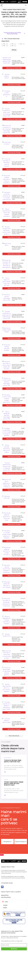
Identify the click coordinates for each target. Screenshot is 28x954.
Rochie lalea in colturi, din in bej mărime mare (18, 77)
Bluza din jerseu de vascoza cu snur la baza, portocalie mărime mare (17, 587)
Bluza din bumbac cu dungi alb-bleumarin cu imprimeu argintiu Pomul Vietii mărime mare (18, 604)
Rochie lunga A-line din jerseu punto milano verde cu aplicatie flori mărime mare (18, 231)
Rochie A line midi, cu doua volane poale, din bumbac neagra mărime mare (18, 366)
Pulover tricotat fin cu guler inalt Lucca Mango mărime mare (18, 113)
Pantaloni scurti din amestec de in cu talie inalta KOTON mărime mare (18, 197)
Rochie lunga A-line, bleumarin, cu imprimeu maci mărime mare (17, 639)
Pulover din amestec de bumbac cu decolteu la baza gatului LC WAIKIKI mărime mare (18, 265)
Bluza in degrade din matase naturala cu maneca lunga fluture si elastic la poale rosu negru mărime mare (18, 622)
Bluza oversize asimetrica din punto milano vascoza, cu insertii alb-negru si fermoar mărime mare (18, 450)
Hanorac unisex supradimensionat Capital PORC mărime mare (18, 62)
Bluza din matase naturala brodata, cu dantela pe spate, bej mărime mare (18, 349)
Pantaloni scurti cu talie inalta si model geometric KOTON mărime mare (18, 400)
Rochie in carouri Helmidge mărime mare (17, 299)
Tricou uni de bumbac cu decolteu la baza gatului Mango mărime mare (18, 672)
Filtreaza (14, 50)
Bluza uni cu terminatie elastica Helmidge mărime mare (18, 382)
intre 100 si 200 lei (6, 897)
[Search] (25, 5)
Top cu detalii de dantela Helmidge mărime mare (17, 416)
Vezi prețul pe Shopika (14, 84)
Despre (5, 907)
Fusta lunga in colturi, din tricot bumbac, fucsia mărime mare (18, 146)
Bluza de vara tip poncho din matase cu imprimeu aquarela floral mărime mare (18, 570)
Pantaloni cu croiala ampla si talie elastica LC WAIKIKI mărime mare (18, 535)
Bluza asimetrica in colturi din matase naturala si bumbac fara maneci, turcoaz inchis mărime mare (18, 214)
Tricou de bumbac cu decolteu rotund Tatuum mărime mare (18, 163)
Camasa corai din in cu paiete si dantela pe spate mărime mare (18, 706)
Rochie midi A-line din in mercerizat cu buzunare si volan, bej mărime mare (18, 655)
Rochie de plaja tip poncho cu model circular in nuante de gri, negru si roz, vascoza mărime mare (18, 553)
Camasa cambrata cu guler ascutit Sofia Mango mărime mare (18, 316)
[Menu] (2, 5)
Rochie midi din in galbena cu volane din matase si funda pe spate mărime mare (18, 484)
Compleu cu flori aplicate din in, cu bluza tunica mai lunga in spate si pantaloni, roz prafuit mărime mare (18, 96)
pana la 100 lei (4, 895)
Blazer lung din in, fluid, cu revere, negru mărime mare (18, 248)
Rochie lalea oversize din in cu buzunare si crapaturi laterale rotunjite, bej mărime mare (18, 689)
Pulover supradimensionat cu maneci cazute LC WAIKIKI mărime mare (18, 467)
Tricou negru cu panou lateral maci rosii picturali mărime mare (18, 282)
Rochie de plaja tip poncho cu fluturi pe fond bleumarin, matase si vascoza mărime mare (17, 518)
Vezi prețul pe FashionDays (14, 68)
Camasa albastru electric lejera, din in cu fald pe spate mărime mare (18, 723)
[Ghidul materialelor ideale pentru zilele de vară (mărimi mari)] (14, 787)
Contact (5, 905)
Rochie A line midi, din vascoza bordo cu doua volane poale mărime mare (18, 501)
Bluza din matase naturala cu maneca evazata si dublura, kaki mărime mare (18, 180)
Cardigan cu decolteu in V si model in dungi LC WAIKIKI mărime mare (18, 433)
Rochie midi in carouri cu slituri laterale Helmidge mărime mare (18, 130)
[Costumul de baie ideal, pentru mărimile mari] (14, 765)
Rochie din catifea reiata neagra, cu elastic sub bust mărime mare (18, 332)
